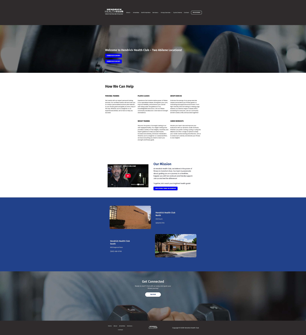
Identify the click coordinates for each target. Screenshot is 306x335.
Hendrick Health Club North (113, 55)
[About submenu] (130, 12)
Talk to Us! (153, 294)
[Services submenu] (158, 12)
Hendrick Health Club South (113, 61)
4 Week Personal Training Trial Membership (165, 188)
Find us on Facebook (196, 12)
